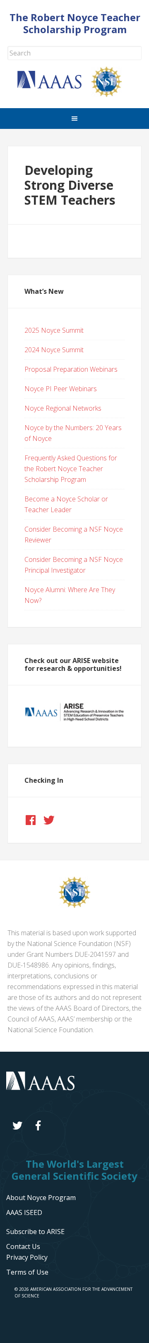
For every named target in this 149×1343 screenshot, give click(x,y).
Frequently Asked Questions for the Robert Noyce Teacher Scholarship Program (70, 468)
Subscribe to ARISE (35, 1231)
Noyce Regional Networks (62, 408)
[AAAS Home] (54, 86)
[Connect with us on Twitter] (49, 820)
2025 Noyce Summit (54, 330)
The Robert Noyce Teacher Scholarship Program (75, 23)
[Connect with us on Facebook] (30, 820)
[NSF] (74, 905)
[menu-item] (27, 1257)
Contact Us (23, 1246)
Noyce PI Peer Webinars (60, 388)
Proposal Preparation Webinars (71, 369)
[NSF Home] (111, 94)
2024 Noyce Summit (54, 349)
